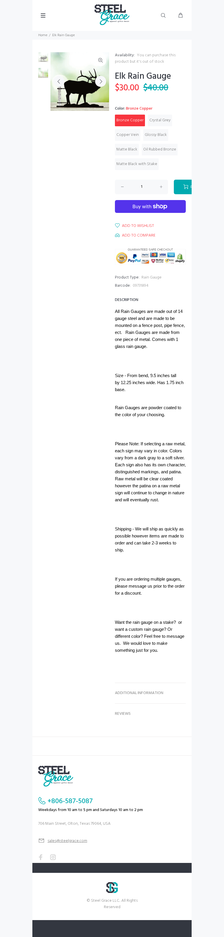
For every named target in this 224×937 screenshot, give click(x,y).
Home (42, 35)
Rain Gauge (151, 277)
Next (100, 81)
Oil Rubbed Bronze (159, 149)
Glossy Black (156, 135)
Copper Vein (127, 135)
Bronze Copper (130, 120)
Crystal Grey (160, 120)
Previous (58, 81)
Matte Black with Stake (136, 164)
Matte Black (126, 149)
